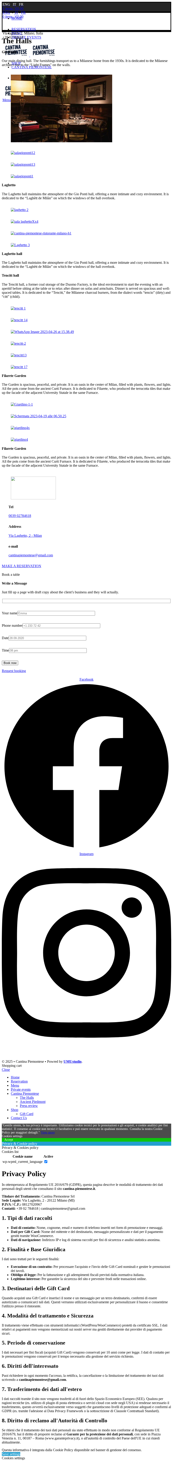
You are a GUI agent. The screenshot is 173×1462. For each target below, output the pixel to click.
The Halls (27, 1097)
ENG (6, 12)
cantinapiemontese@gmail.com (31, 555)
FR (23, 12)
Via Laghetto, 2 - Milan (25, 535)
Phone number (12, 625)
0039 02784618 (20, 516)
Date (5, 638)
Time (5, 650)
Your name (9, 613)
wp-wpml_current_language (22, 1162)
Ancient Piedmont (33, 1102)
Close (6, 1070)
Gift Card (26, 1114)
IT (16, 12)
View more (48, 1132)
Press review (29, 1106)
